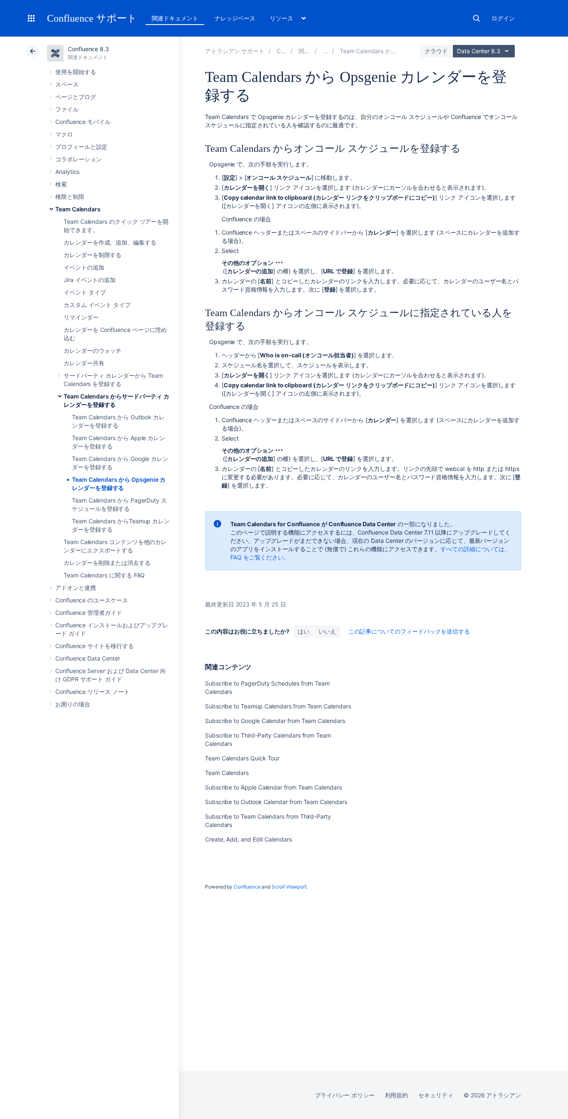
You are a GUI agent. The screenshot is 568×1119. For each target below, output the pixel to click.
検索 (476, 18)
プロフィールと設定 (81, 146)
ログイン (503, 18)
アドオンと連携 (75, 587)
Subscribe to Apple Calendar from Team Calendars (273, 787)
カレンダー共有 (84, 362)
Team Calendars (78, 209)
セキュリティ (435, 1095)
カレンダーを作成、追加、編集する (110, 242)
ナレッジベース (235, 18)
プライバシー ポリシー (344, 1095)
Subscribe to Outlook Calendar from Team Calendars (276, 801)
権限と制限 (69, 196)
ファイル (67, 109)
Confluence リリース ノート (92, 691)
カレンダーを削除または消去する (107, 562)
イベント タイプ (85, 292)
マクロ (64, 134)
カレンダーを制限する (92, 254)
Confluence (247, 887)
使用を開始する (75, 71)
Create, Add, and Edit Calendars (248, 839)
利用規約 (396, 1095)
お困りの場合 (72, 704)
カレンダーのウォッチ (92, 350)
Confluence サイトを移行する (94, 645)
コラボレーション (78, 159)
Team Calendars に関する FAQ (104, 575)
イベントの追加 (84, 267)
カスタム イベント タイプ (97, 304)
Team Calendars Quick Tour (242, 758)
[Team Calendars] (325, 50)
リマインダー (81, 317)
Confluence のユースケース (91, 600)
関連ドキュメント (175, 18)
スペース (67, 84)
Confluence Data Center (87, 658)
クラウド (436, 50)
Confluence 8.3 (88, 48)
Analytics (67, 171)
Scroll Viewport (289, 887)
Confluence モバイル (83, 121)
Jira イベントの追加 (90, 279)
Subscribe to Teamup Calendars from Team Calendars (278, 706)
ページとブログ (75, 96)
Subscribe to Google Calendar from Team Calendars (275, 720)
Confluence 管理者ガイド (88, 612)
